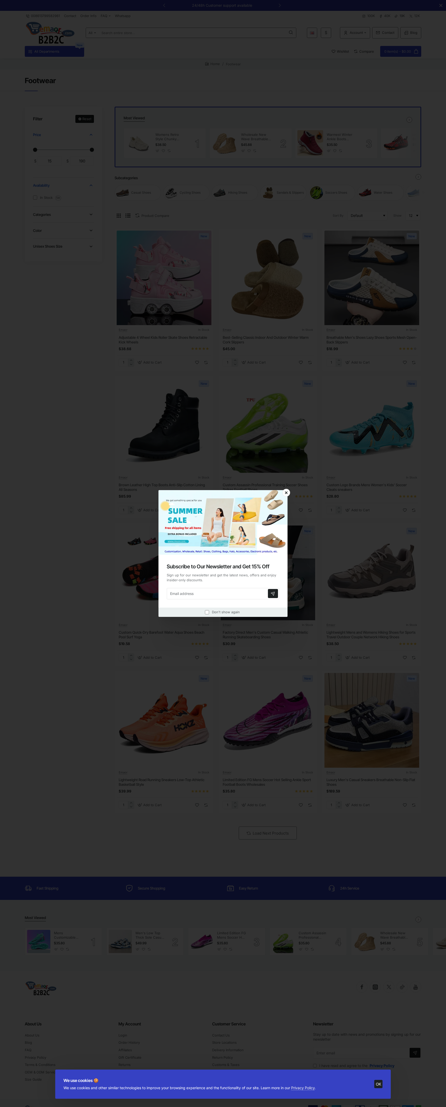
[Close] (286, 493)
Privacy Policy (303, 1088)
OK (378, 1084)
